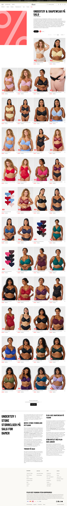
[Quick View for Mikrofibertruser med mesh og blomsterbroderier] (16, 92)
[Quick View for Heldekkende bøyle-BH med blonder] (48, 182)
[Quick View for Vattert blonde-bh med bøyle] (64, 271)
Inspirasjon (7, 4)
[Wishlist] (47, 39)
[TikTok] (60, 501)
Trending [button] (12, 6)
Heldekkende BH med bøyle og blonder (54, 360)
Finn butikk (48, 478)
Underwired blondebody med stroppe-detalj (39, 271)
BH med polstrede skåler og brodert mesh (7, 360)
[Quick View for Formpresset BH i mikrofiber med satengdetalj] (32, 361)
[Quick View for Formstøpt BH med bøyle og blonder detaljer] (32, 390)
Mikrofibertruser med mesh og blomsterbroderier (8, 92)
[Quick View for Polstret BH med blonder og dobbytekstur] (64, 62)
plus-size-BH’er (26, 432)
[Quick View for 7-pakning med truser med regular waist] (48, 241)
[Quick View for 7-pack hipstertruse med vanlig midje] (16, 212)
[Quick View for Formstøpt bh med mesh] (16, 241)
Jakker (28, 476)
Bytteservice (49, 475)
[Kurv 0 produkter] (65, 4)
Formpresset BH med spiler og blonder (22, 271)
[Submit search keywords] (47, 4)
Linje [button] (23, 6)
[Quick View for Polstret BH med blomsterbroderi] (48, 301)
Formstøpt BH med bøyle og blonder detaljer (23, 390)
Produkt (55, 34)
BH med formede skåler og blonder (38, 360)
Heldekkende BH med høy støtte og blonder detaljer (24, 122)
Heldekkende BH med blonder (53, 390)
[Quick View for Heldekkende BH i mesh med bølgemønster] (64, 212)
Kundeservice (49, 473)
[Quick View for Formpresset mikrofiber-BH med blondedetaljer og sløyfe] (32, 152)
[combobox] (51, 4)
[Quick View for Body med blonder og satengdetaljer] (32, 182)
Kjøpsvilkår (34, 504)
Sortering (62, 34)
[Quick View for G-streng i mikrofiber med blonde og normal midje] (64, 241)
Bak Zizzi (58, 473)
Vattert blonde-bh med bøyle (53, 271)
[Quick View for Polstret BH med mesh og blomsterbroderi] (32, 92)
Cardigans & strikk (29, 480)
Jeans (27, 485)
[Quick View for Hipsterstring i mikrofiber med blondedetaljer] (64, 152)
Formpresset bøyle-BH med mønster (22, 241)
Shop (3, 4)
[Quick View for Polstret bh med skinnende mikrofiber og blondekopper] (16, 182)
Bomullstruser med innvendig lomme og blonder (55, 92)
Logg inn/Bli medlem (40, 473)
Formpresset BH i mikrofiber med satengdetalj (23, 360)
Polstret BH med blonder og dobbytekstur (55, 62)
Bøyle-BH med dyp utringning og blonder (39, 92)
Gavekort (48, 482)
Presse (58, 475)
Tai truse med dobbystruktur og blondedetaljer (7, 122)
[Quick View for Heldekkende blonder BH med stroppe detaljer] (32, 301)
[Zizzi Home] (33, 4)
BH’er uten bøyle (33, 433)
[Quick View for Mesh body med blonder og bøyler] (16, 331)
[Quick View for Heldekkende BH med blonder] (64, 390)
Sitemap (44, 504)
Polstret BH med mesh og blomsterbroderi (23, 92)
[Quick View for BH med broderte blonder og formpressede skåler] (32, 212)
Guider (13, 4)
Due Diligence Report (60, 478)
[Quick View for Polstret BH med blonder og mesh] (64, 122)
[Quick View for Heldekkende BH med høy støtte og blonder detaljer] (32, 122)
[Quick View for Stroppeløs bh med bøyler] (48, 212)
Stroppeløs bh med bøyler (37, 211)
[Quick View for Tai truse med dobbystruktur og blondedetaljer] (16, 122)
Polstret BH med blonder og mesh (54, 122)
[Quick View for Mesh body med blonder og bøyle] (64, 301)
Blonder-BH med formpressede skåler (38, 390)
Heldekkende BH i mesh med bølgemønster (55, 211)
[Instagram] (56, 501)
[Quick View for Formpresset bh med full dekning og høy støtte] (32, 331)
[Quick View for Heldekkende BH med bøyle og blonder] (64, 361)
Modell (58, 34)
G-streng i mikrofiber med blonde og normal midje (56, 241)
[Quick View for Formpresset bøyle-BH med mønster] (32, 241)
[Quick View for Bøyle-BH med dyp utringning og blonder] (48, 92)
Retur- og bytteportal (50, 476)
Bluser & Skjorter (29, 475)
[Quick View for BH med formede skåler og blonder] (48, 361)
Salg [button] (31, 6)
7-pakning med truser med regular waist (38, 241)
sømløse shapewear (53, 428)
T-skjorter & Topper (30, 473)
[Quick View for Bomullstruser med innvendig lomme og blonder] (64, 92)
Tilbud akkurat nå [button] (18, 6)
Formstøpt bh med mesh (5, 241)
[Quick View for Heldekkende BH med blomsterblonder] (48, 62)
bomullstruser (30, 454)
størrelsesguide (29, 443)
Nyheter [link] (8, 6)
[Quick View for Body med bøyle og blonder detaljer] (48, 152)
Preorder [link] (28, 6)
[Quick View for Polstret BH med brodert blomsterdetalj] (16, 301)
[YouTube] (62, 501)
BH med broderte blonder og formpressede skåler (24, 211)
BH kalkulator (49, 480)
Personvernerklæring (29, 504)
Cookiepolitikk (40, 504)
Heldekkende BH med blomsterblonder (38, 62)
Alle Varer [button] (3, 6)
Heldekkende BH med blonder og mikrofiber (39, 122)
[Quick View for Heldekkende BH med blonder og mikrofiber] (48, 122)
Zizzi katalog (59, 480)
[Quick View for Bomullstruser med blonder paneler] (16, 152)
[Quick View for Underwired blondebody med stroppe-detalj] (48, 271)
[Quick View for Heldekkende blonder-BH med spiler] (48, 331)
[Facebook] (58, 501)
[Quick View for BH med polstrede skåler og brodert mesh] (16, 361)
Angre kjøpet (49, 485)
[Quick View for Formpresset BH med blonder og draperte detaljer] (64, 331)
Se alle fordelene (39, 475)
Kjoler (27, 482)
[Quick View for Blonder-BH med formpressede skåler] (48, 390)
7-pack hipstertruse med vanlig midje (6, 211)
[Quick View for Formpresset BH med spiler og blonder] (32, 271)
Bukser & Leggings (29, 478)
